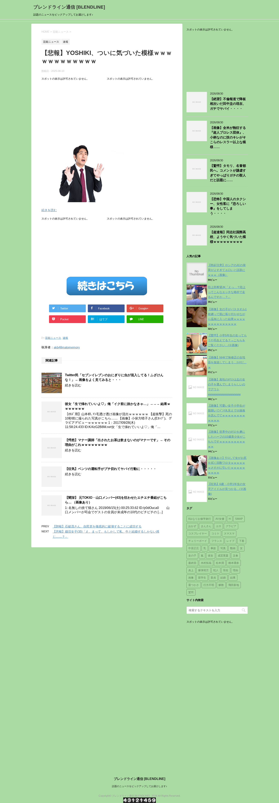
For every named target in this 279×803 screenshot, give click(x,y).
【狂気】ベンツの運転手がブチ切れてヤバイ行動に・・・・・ (110, 469)
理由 (235, 570)
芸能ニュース (53, 337)
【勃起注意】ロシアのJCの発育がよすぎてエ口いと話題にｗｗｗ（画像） (227, 270)
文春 (235, 555)
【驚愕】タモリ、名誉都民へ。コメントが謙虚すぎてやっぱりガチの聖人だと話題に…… (228, 173)
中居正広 (193, 548)
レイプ (230, 540)
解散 (221, 585)
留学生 (202, 577)
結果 (232, 577)
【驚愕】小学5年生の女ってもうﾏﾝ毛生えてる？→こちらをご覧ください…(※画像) (227, 340)
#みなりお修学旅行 (199, 518)
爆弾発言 (203, 570)
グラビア (231, 526)
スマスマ (229, 533)
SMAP (239, 518)
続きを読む (49, 210)
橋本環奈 (233, 562)
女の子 (192, 555)
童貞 (213, 577)
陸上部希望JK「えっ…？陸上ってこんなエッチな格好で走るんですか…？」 (227, 292)
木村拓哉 (206, 562)
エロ (218, 526)
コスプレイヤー (197, 533)
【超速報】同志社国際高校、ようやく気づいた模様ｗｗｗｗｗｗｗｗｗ (228, 236)
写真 (223, 548)
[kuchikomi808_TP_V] (90, 199)
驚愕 (191, 592)
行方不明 (208, 585)
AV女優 (219, 518)
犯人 (216, 570)
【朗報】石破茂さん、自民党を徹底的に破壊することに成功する (97, 526)
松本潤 (220, 562)
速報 (65, 337)
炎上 (191, 570)
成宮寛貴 (223, 555)
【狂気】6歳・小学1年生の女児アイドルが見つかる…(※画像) (227, 488)
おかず (192, 526)
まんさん (206, 526)
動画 (232, 548)
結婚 (223, 577)
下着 (241, 540)
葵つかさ (193, 585)
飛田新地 (233, 585)
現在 (225, 570)
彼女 (210, 555)
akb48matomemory (67, 347)
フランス (216, 540)
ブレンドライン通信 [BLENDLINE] (69, 7)
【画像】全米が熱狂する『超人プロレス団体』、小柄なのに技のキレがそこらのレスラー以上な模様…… (228, 137)
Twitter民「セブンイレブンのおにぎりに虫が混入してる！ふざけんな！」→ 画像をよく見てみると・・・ (114, 377)
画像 (191, 577)
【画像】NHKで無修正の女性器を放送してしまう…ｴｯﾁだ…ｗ (227, 362)
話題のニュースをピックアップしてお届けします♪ (139, 786)
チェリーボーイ (197, 540)
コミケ (215, 533)
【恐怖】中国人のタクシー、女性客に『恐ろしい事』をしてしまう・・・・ (228, 206)
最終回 (192, 562)
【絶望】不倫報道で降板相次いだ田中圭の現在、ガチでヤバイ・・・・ (228, 103)
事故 (213, 548)
